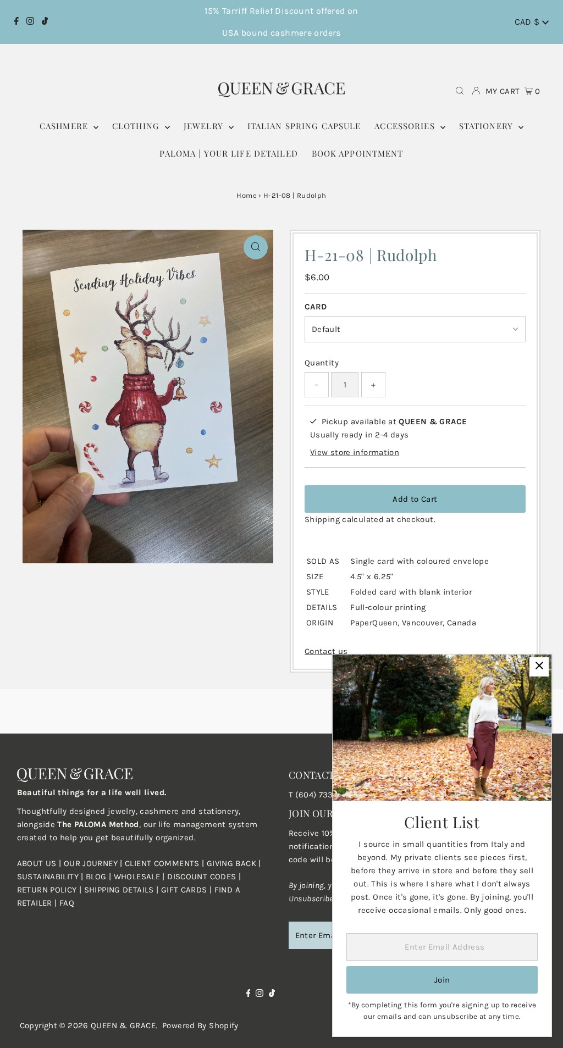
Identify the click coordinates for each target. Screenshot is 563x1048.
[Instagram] (30, 22)
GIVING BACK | (234, 863)
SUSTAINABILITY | (51, 876)
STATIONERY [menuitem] (487, 125)
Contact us (326, 651)
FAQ (66, 903)
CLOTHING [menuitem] (137, 125)
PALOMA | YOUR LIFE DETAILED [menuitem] (228, 153)
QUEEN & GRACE (123, 1025)
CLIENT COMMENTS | (166, 863)
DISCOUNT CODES (201, 876)
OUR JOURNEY (92, 863)
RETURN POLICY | (50, 890)
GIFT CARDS (184, 890)
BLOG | (100, 876)
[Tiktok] (45, 22)
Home (246, 195)
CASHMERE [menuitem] (65, 125)
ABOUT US (37, 863)
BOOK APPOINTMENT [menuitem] (358, 153)
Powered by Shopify (200, 1025)
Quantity (322, 363)
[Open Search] (459, 91)
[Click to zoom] (256, 247)
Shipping (322, 519)
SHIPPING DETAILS (119, 890)
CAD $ (528, 21)
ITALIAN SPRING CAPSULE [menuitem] (304, 125)
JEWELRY (205, 125)
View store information (354, 452)
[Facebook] (16, 22)
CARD (316, 307)
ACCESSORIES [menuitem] (406, 125)
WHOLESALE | (141, 876)
